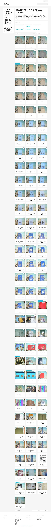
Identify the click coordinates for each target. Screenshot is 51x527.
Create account (28, 519)
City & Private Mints (7, 17)
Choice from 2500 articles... (42, 464)
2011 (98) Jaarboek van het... (42, 269)
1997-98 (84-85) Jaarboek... (42, 213)
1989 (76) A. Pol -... (42, 171)
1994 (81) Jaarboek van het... (42, 199)
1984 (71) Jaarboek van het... (20, 157)
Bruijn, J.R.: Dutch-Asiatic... (42, 422)
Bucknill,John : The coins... (31, 436)
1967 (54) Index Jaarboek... (31, 101)
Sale (4, 517)
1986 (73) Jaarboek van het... (42, 157)
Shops (15, 524)
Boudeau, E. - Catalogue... (31, 408)
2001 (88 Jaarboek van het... (20, 241)
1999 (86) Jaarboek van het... (31, 227)
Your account (28, 515)
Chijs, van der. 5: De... (20, 464)
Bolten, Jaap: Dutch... (42, 394)
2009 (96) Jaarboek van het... (31, 269)
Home (13, 3)
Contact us (16, 522)
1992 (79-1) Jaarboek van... (42, 185)
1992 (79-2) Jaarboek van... (19, 199)
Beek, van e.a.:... (20, 366)
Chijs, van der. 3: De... (31, 450)
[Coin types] (37, 24)
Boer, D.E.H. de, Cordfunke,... (31, 394)
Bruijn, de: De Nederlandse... (31, 422)
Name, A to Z (42, 33)
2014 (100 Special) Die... (42, 283)
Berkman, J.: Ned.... (19, 380)
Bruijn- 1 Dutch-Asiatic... (20, 436)
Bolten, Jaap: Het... (19, 408)
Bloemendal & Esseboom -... (20, 394)
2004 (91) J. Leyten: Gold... (19, 255)
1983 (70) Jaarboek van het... (42, 143)
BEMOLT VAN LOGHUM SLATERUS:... (42, 366)
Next (46, 510)
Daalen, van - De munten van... (20, 506)
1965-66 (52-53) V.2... (20, 101)
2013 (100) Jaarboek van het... (31, 283)
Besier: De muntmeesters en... (42, 380)
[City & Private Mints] (20, 24)
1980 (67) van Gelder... (42, 129)
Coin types (6, 21)
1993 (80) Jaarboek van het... (31, 199)
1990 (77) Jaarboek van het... (20, 185)
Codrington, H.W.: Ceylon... (20, 478)
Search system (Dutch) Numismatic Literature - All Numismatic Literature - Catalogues (8, 13)
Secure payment (17, 521)
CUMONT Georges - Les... (42, 492)
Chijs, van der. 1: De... (42, 436)
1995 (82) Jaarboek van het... (20, 213)
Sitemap (16, 523)
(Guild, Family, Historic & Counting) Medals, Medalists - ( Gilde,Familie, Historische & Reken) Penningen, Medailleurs (8, 28)
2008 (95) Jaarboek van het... (20, 269)
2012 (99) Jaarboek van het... (20, 283)
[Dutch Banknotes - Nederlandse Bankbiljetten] (37, 28)
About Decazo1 (17, 520)
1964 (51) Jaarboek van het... (31, 87)
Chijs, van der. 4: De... (42, 450)
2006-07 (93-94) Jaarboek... (42, 255)
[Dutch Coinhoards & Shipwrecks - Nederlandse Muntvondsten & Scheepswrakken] (20, 28)
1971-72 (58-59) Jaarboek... (31, 115)
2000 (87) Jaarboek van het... (42, 227)
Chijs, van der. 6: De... (31, 464)
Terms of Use (16, 518)
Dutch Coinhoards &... (19, 30)
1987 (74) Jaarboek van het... (20, 171)
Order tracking (28, 517)
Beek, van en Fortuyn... (31, 366)
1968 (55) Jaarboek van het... (42, 101)
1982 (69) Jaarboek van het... (31, 143)
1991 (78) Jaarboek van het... (31, 185)
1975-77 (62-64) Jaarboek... (19, 129)
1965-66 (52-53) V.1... (42, 87)
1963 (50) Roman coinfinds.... (20, 87)
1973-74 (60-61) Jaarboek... (42, 115)
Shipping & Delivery (17, 517)
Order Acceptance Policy (18, 519)
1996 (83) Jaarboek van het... (31, 213)
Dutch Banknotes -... (37, 29)
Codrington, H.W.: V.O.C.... (31, 478)
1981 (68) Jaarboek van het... (20, 143)
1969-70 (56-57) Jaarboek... (20, 115)
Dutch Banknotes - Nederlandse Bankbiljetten (8, 31)
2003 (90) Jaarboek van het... (43, 241)
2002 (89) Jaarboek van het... (31, 241)
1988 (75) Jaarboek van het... (31, 171)
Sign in (27, 518)
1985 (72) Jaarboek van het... (31, 157)
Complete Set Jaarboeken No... (42, 478)
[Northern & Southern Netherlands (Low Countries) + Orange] (28, 24)
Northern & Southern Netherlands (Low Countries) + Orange (7, 19)
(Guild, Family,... (28, 29)
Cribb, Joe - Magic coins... (31, 492)
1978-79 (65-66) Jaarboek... (31, 129)
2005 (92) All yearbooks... (31, 255)
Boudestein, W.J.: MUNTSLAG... (42, 408)
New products (5, 518)
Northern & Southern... (28, 26)
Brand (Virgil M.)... (19, 422)
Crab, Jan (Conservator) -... (20, 492)
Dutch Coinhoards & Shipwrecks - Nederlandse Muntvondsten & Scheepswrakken (8, 23)
